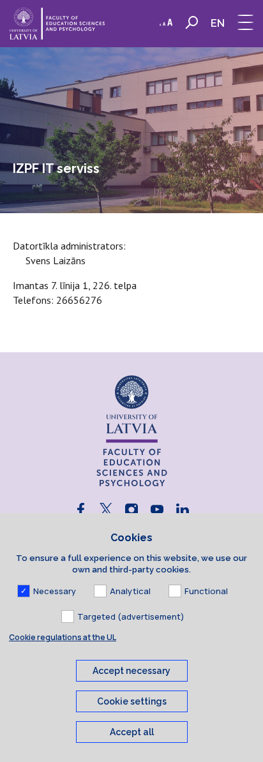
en (218, 23)
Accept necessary (131, 671)
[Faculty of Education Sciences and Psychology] (57, 24)
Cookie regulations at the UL (62, 637)
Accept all (132, 732)
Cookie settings (132, 701)
